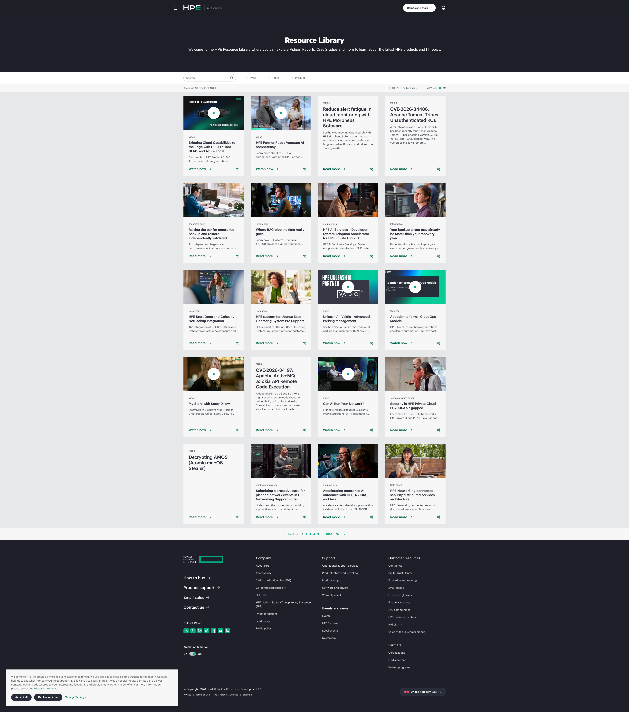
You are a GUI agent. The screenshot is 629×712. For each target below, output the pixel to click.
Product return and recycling (340, 573)
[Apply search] (231, 77)
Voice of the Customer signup (406, 631)
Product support (332, 580)
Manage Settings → (77, 697)
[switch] (191, 654)
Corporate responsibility (271, 587)
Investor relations (266, 613)
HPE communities (399, 609)
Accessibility (263, 573)
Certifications (396, 652)
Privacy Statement (45, 688)
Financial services (399, 602)
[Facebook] (213, 630)
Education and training (402, 580)
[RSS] (227, 630)
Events (326, 615)
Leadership (263, 621)
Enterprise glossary (400, 595)
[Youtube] (220, 630)
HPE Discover (330, 623)
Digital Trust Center (400, 573)
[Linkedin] (186, 630)
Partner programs (399, 667)
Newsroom (329, 638)
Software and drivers (335, 587)
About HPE (262, 565)
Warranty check (332, 595)
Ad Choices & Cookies (226, 694)
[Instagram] (199, 630)
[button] (176, 8)
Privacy (187, 694)
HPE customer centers (402, 617)
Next (339, 534)
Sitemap (247, 694)
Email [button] (193, 597)
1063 (329, 534)
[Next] (344, 534)
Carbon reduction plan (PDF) (273, 580)
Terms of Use (203, 694)
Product (199, 587)
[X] (193, 630)
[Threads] (206, 630)
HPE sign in (395, 624)
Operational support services (340, 565)
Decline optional (48, 697)
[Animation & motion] (192, 654)
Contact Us (395, 565)
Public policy (263, 628)
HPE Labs (261, 595)
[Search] (208, 8)
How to (194, 577)
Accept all (21, 697)
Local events (330, 630)
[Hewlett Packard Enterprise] (191, 7)
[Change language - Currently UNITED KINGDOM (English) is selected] (444, 7)
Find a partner (397, 660)
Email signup (396, 587)
